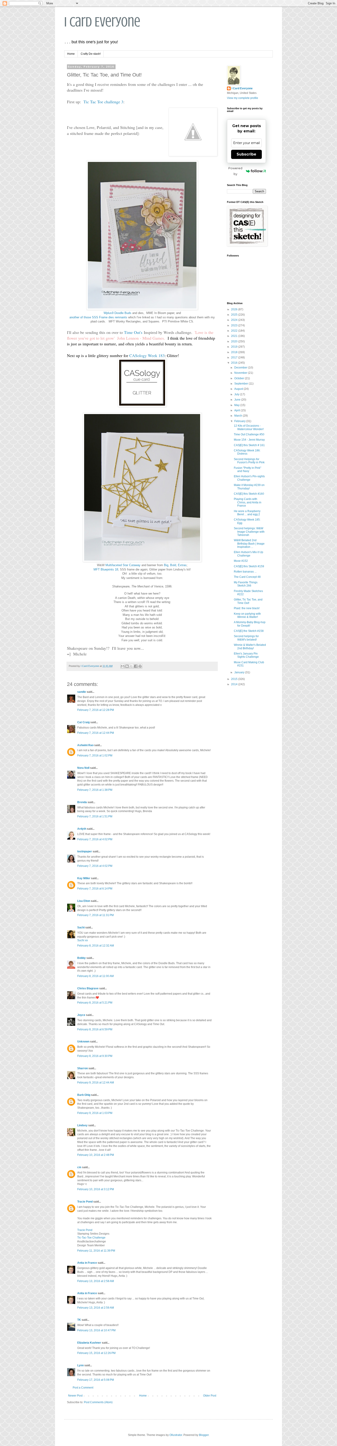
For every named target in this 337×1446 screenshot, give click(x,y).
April (237, 410)
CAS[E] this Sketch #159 (249, 566)
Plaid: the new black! (247, 608)
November (241, 372)
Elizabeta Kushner (89, 1342)
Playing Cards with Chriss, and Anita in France (247, 502)
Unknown (83, 1041)
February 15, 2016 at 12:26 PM (96, 1353)
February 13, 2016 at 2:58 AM (95, 1281)
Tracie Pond (85, 1201)
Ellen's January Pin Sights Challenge (246, 655)
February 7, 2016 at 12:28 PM (95, 710)
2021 (234, 336)
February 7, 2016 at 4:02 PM (94, 839)
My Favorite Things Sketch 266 (245, 584)
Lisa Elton (83, 901)
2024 (234, 320)
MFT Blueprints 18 (106, 569)
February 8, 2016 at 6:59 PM (94, 1029)
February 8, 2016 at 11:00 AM (95, 976)
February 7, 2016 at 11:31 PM (95, 915)
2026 (234, 309)
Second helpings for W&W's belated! (246, 638)
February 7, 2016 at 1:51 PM (94, 816)
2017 (234, 357)
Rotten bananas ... (245, 571)
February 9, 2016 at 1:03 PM (94, 1113)
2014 (234, 684)
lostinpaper (84, 851)
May (237, 405)
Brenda (82, 802)
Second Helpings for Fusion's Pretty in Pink (249, 461)
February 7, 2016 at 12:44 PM (95, 732)
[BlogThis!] (127, 666)
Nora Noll (83, 767)
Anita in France (87, 1262)
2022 (234, 330)
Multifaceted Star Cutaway (123, 565)
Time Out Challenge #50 (249, 434)
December (241, 367)
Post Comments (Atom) (98, 1402)
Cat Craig (83, 722)
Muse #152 (241, 560)
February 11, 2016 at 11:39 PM (96, 1250)
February (240, 421)
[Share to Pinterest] (140, 666)
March (238, 415)
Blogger (204, 1435)
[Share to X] (131, 666)
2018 (234, 352)
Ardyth (81, 828)
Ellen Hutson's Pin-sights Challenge (249, 478)
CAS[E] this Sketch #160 (249, 493)
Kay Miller (83, 878)
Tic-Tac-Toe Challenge (91, 1237)
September (241, 383)
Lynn (80, 1365)
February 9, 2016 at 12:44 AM (95, 1082)
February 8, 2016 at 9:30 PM (94, 1056)
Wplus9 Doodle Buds (117, 313)
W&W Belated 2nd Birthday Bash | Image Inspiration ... (249, 543)
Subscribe (246, 154)
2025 (234, 314)
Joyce (81, 1015)
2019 (234, 346)
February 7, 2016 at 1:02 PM (94, 755)
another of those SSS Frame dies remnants (98, 317)
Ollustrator (175, 1435)
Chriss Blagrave (88, 988)
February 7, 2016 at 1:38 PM (94, 789)
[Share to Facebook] (135, 666)
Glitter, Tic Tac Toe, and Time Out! (248, 601)
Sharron (82, 1068)
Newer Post (75, 1395)
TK (79, 1319)
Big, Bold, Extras (175, 565)
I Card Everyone (102, 22)
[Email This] (122, 666)
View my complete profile (242, 98)
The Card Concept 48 (247, 576)
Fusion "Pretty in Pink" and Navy (247, 469)
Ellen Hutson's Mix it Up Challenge (248, 554)
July (237, 394)
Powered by (235, 171)
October (239, 378)
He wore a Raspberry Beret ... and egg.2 (247, 513)
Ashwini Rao (85, 745)
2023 (234, 325)
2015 (234, 679)
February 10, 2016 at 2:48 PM (95, 1155)
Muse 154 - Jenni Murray (249, 439)
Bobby (81, 958)
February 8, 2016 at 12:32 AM (95, 945)
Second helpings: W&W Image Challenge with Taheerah (249, 532)
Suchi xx (82, 940)
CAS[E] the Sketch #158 (249, 631)
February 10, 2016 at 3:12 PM (95, 1189)
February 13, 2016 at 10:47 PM (96, 1330)
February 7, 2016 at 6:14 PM (94, 888)
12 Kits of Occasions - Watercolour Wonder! (249, 427)
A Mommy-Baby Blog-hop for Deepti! (249, 624)
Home (71, 53)
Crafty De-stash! (91, 53)
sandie (81, 691)
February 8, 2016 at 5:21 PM (94, 1002)
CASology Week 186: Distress (247, 452)
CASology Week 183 (147, 355)
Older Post (209, 1395)
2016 (234, 362)
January (239, 672)
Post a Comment (83, 1387)
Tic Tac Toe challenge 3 (103, 101)
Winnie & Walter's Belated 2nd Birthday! (250, 646)
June (237, 399)
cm (79, 1167)
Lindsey (82, 1125)
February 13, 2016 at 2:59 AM (95, 1307)
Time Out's (133, 332)
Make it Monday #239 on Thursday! (249, 486)
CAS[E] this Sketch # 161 (249, 445)
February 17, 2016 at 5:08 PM (95, 1379)
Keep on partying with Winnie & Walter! (247, 615)
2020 (234, 341)
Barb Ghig (83, 1095)
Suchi (81, 927)
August (239, 388)
